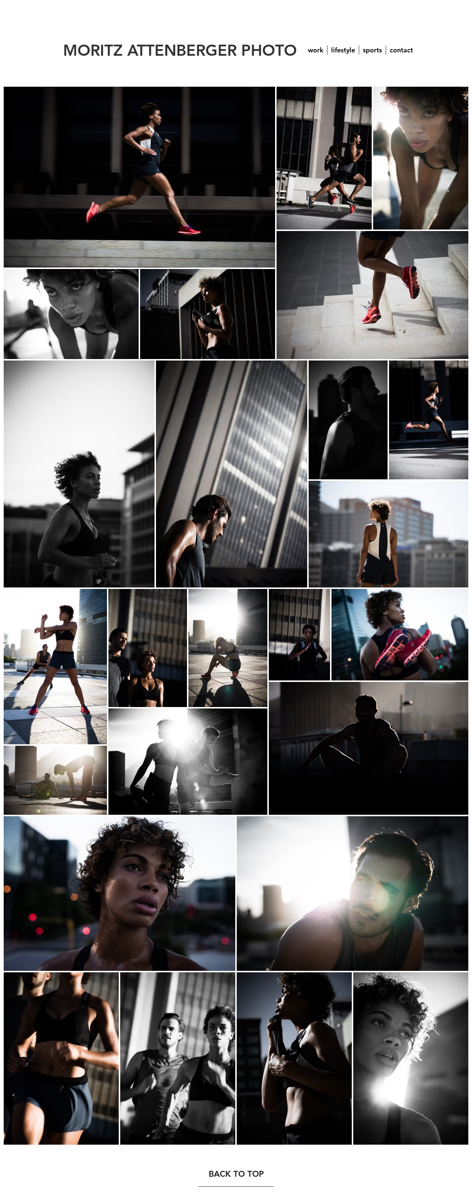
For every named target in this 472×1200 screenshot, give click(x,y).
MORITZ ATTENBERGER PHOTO (180, 50)
